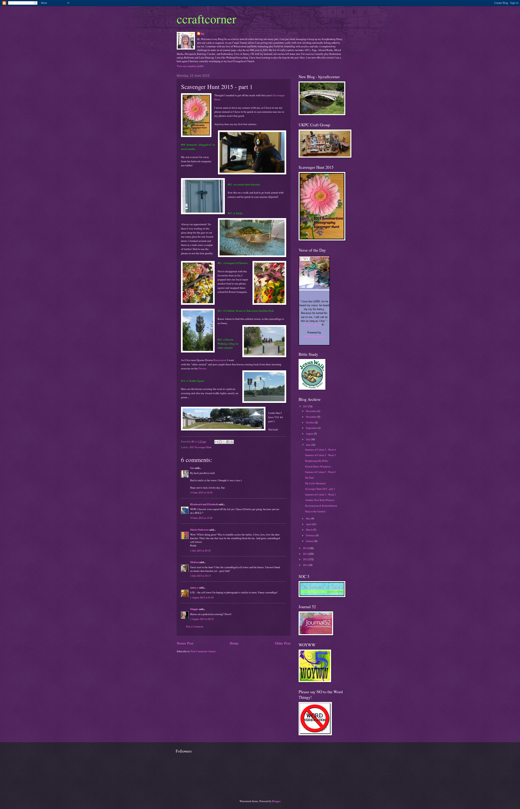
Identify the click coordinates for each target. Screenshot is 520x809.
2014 (305, 548)
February (311, 535)
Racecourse (219, 360)
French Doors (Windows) (318, 466)
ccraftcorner (206, 19)
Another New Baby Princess (319, 500)
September (312, 428)
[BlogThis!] (220, 442)
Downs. (202, 368)
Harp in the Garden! (315, 511)
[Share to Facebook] (228, 442)
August (310, 433)
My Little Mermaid (315, 483)
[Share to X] (224, 442)
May (308, 518)
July (308, 439)
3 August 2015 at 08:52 (202, 619)
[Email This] (216, 442)
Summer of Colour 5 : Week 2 (320, 472)
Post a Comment (194, 626)
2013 (305, 554)
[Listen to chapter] (323, 324)
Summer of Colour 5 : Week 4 (320, 449)
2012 (305, 559)
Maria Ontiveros (199, 529)
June (308, 445)
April (309, 524)
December (311, 411)
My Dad (309, 477)
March (309, 529)
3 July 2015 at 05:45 (200, 550)
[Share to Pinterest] (232, 442)
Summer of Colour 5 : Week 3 (320, 455)
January (310, 541)
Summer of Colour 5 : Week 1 (320, 494)
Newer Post (185, 643)
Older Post (282, 643)
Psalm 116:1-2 (312, 324)
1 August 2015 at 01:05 (202, 597)
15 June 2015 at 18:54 (201, 492)
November (311, 417)
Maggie (194, 609)
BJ (202, 34)
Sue (192, 468)
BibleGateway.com (314, 336)
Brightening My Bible (316, 461)
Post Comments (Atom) (203, 651)
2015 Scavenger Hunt (200, 447)
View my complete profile (190, 66)
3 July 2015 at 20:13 (200, 576)
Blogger (276, 801)
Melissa (194, 562)
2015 (305, 406)
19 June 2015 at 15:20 (201, 518)
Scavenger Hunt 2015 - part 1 (320, 489)
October (310, 422)
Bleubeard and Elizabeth (204, 504)
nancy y (194, 587)
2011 (305, 565)
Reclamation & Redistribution (321, 505)
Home (234, 643)
